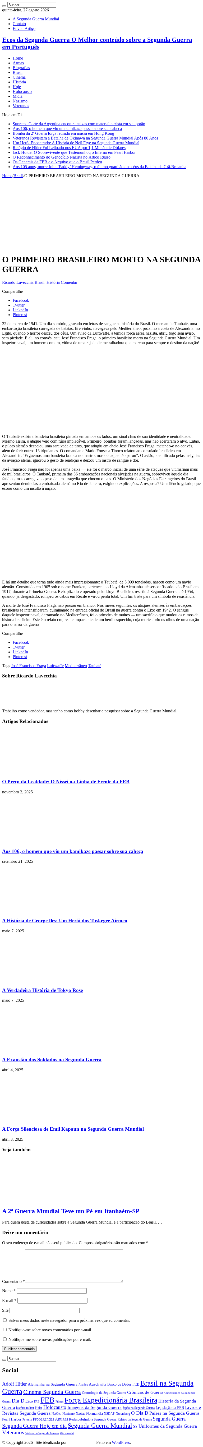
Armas (18, 63)
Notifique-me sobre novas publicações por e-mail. (49, 1339)
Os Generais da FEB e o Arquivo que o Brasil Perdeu (57, 162)
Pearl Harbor (11, 1419)
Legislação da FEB (170, 1408)
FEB (47, 1400)
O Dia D (139, 1413)
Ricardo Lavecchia (18, 282)
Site (5, 1310)
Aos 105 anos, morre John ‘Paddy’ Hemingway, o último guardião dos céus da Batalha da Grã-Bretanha (99, 166)
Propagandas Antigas (50, 1419)
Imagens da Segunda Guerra (94, 1407)
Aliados (83, 1384)
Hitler (38, 1408)
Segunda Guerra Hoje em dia (34, 1426)
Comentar (69, 282)
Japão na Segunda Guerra (139, 1408)
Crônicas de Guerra (145, 1392)
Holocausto (22, 91)
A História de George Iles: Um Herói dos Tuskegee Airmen (64, 920)
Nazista (80, 1413)
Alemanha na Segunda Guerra (52, 1384)
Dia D (18, 1401)
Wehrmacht (67, 1433)
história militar (25, 1408)
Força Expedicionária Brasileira (110, 1400)
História (19, 82)
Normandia (94, 1413)
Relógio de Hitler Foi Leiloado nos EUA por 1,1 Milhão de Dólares (69, 147)
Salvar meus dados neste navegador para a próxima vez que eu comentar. (69, 1320)
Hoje (17, 86)
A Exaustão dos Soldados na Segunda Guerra (52, 1059)
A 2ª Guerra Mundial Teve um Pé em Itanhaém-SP (71, 1211)
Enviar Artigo (24, 28)
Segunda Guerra (169, 1419)
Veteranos (21, 106)
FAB (36, 1401)
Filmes (59, 1401)
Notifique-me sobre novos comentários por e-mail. (50, 1330)
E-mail (9, 1300)
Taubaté (94, 665)
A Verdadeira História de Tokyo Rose (42, 990)
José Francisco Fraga (28, 665)
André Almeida (81, 1442)
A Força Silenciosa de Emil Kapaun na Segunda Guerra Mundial (73, 1129)
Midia (17, 96)
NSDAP (109, 1413)
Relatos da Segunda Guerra (135, 1419)
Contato (19, 23)
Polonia (27, 1419)
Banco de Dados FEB (123, 1384)
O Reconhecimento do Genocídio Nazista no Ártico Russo (61, 157)
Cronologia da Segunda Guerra (104, 1393)
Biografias (21, 67)
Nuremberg (123, 1413)
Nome (9, 1290)
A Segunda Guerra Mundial (36, 19)
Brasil (17, 72)
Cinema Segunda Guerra (52, 1391)
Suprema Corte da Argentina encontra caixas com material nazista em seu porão (79, 124)
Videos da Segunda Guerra (42, 1433)
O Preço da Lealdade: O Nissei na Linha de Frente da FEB (66, 781)
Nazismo (20, 101)
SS (135, 1426)
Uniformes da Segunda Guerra (168, 1426)
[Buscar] (4, 6)
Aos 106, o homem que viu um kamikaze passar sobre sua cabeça (67, 128)
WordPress (121, 1442)
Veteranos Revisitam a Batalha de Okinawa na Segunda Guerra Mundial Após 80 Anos (85, 138)
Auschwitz (97, 1384)
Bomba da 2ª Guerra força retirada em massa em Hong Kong (63, 133)
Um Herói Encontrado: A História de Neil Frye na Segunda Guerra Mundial (76, 143)
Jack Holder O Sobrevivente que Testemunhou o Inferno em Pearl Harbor (74, 152)
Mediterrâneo (76, 665)
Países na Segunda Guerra (174, 1413)
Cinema (19, 77)
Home (18, 58)
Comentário (13, 1281)
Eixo (29, 1401)
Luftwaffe (55, 665)
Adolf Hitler (14, 1384)
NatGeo (56, 1413)
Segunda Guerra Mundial (100, 1425)
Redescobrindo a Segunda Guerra (93, 1419)
